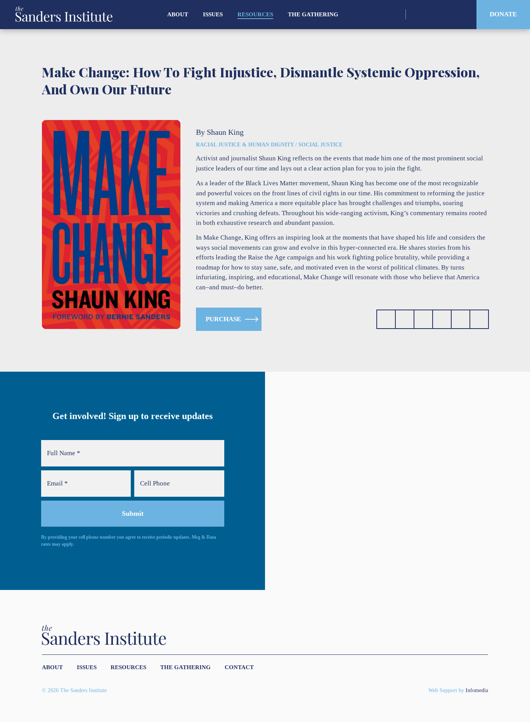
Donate (503, 14)
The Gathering (313, 14)
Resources (255, 14)
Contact (239, 667)
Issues (213, 14)
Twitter (430, 14)
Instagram (417, 14)
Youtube (457, 14)
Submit (133, 513)
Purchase (223, 319)
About (177, 14)
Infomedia (477, 690)
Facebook (444, 14)
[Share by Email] (442, 319)
